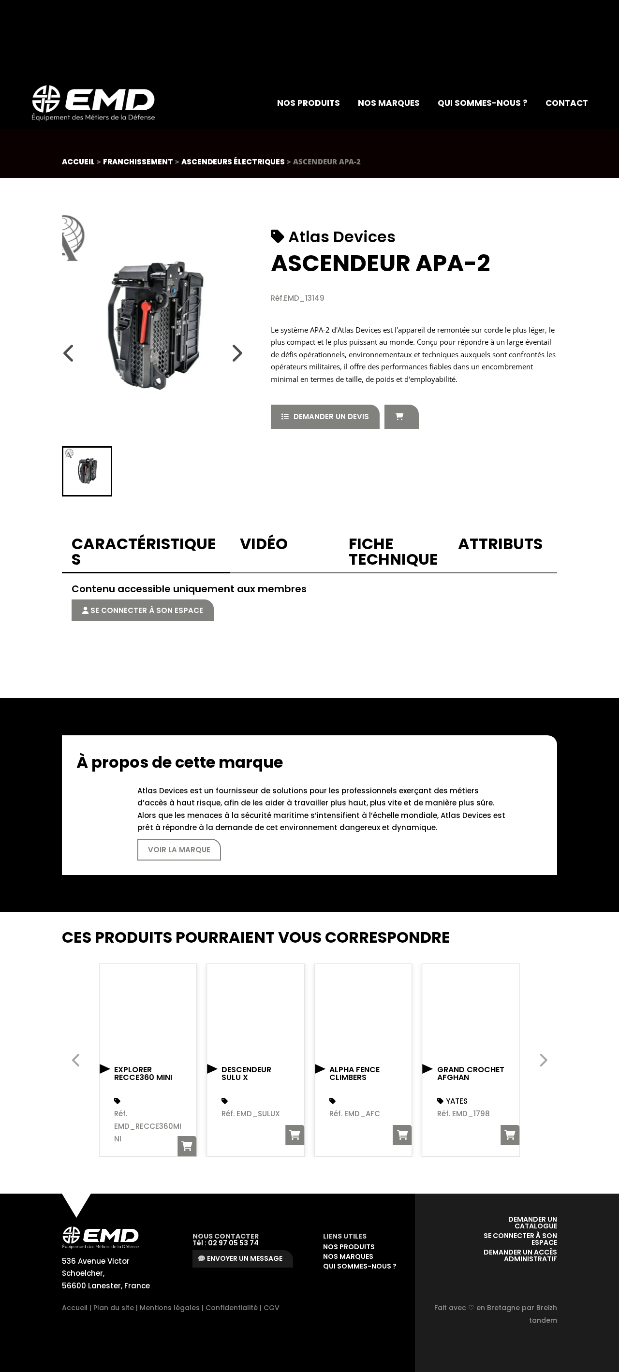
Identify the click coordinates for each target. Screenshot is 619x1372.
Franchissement (138, 162)
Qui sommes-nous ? (483, 103)
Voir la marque (179, 850)
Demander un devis (331, 416)
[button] (87, 471)
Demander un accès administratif (520, 1255)
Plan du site (113, 1308)
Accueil (78, 162)
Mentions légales (170, 1308)
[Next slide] (236, 353)
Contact (566, 103)
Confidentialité (232, 1308)
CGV (272, 1308)
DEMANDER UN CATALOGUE (532, 1222)
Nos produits (308, 103)
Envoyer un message (244, 1258)
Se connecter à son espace (145, 610)
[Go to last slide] (69, 353)
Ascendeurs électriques (233, 162)
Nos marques (389, 103)
